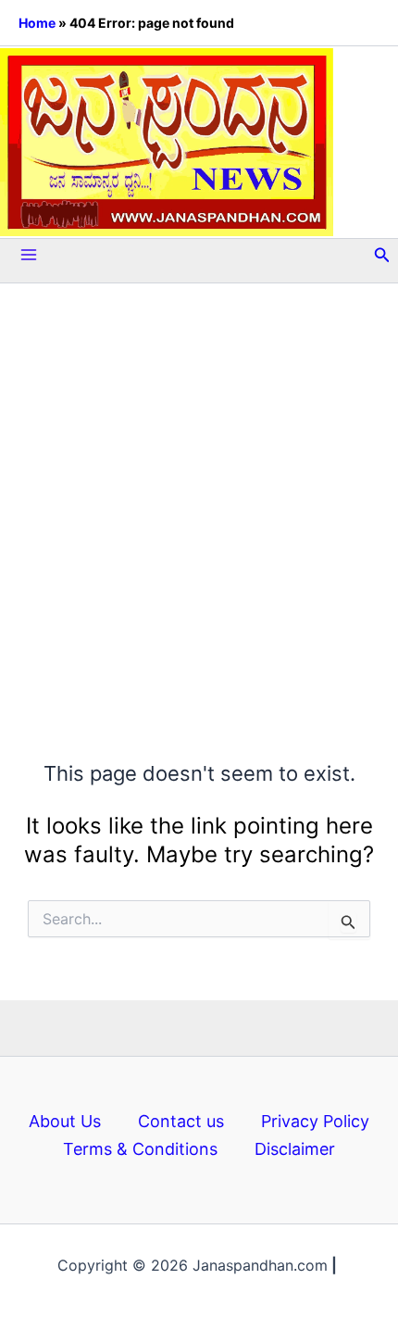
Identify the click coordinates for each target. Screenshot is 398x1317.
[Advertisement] (199, 481)
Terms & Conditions (140, 1149)
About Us (65, 1121)
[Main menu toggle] (28, 254)
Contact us (181, 1121)
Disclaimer (295, 1149)
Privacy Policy (315, 1121)
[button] (382, 255)
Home (37, 23)
